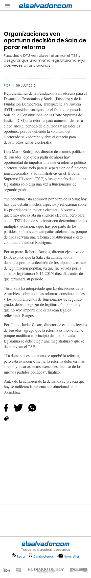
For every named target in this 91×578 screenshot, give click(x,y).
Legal (21, 556)
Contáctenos (43, 556)
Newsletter (71, 556)
